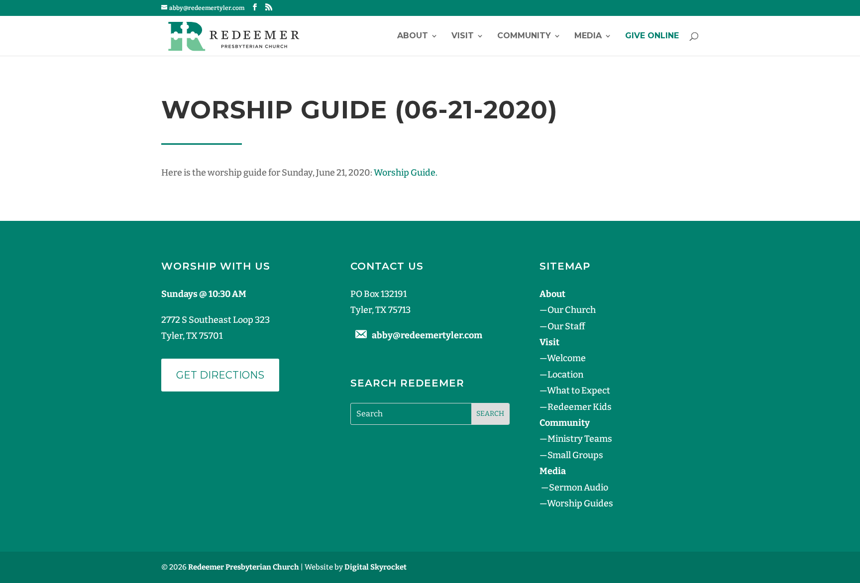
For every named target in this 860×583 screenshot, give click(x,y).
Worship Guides (580, 503)
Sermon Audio (578, 487)
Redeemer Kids (579, 406)
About (412, 36)
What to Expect (578, 390)
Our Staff (566, 326)
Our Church (571, 309)
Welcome (566, 358)
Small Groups (575, 455)
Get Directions (220, 375)
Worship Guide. (405, 172)
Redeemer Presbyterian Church (243, 567)
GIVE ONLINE (652, 36)
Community (524, 36)
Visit (462, 36)
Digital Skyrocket (375, 567)
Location (565, 374)
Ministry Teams (579, 438)
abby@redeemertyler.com (427, 335)
